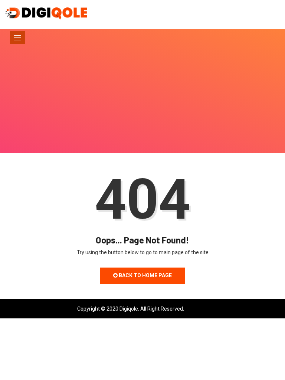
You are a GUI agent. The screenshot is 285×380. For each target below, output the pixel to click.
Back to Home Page (145, 275)
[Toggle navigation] (17, 37)
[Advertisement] (142, 109)
